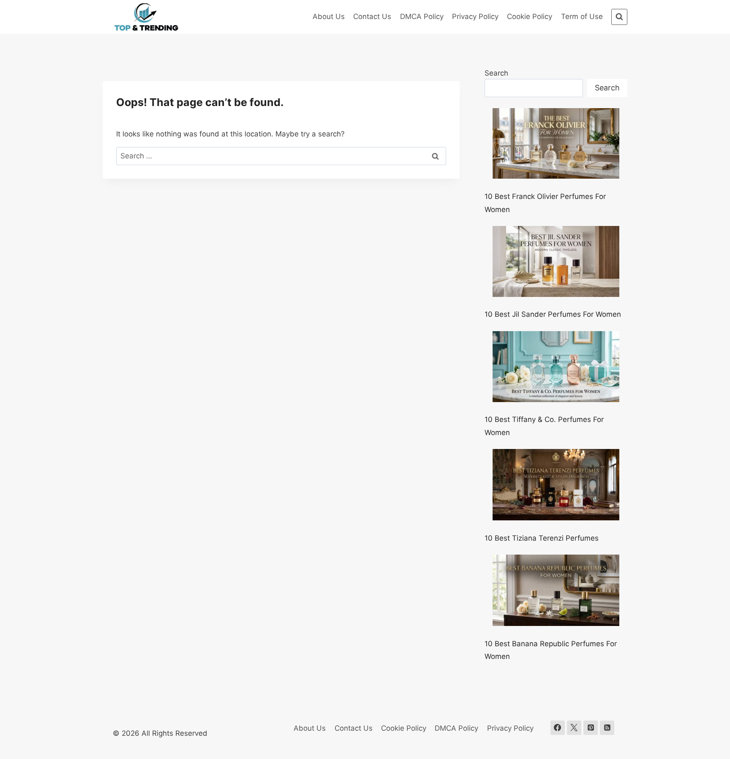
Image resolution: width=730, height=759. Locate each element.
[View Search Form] (619, 17)
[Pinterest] (590, 728)
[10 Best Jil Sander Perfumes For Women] (556, 261)
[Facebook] (557, 728)
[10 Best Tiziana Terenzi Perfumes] (556, 484)
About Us (329, 16)
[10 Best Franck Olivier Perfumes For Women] (556, 143)
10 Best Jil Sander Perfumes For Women (553, 314)
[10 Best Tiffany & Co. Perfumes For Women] (556, 366)
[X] (574, 728)
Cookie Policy (529, 16)
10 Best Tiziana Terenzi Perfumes (542, 538)
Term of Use (582, 16)
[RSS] (607, 728)
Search (496, 73)
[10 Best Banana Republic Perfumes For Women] (556, 590)
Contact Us (372, 16)
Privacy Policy (475, 16)
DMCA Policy (422, 16)
